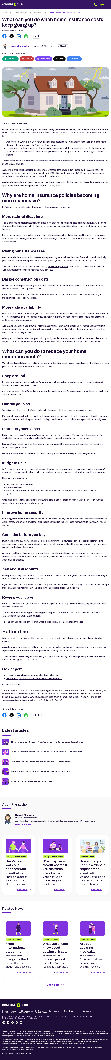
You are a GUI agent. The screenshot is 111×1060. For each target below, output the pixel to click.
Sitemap (33, 1018)
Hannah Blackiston (19, 46)
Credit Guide (73, 1043)
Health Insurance (9, 1011)
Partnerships (7, 1018)
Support (89, 1016)
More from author (23, 825)
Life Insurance (27, 1011)
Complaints (52, 1016)
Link (37, 36)
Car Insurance (8, 1013)
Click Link (63, 46)
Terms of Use (24, 1016)
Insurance (38, 13)
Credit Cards (41, 1013)
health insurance (99, 416)
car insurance (84, 416)
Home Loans (54, 1011)
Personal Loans (25, 1013)
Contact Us (76, 1016)
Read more (22, 890)
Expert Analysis (20, 13)
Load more (53, 984)
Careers (21, 1018)
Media (64, 1016)
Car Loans (86, 1011)
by (14, 873)
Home (4, 13)
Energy (41, 1011)
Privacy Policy (8, 1016)
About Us (38, 1016)
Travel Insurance (71, 1011)
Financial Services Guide (10, 1043)
